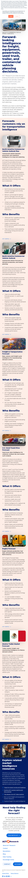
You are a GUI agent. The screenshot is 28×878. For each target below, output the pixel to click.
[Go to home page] (10, 841)
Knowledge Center (8, 859)
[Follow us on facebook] (8, 876)
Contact (5, 848)
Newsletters (6, 851)
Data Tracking (7, 857)
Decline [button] (17, 16)
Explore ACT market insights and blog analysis (13, 791)
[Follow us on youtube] (4, 876)
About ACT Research (9, 845)
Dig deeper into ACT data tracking (14, 794)
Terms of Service (14, 873)
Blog (4, 854)
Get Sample (5, 238)
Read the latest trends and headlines (15, 787)
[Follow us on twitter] (6, 876)
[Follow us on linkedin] (2, 876)
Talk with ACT (13, 835)
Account (18, 864)
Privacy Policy (5, 873)
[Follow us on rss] (10, 876)
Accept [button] (11, 16)
